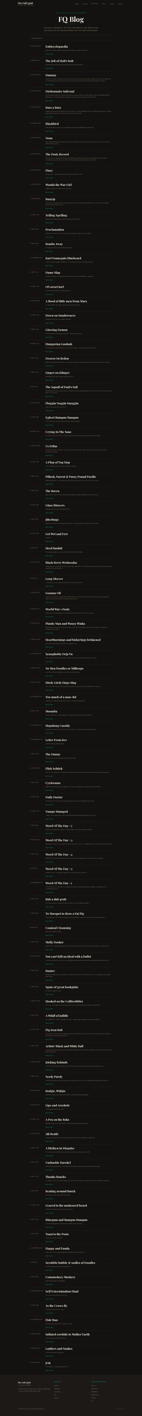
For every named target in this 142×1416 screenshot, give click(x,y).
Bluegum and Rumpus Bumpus (66, 1220)
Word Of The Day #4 (58, 854)
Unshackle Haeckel (58, 1162)
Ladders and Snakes (58, 1348)
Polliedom (94, 1392)
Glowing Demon (56, 330)
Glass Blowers (55, 505)
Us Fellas (51, 446)
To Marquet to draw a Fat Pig (64, 913)
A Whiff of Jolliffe (56, 1016)
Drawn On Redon (57, 358)
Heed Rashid (53, 548)
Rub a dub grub (55, 899)
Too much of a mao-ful (60, 697)
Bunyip (50, 199)
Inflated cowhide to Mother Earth (67, 1334)
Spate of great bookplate (61, 987)
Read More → (49, 54)
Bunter (50, 971)
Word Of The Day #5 (58, 826)
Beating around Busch (60, 1191)
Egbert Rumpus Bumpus (62, 417)
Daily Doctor (54, 797)
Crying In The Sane (58, 432)
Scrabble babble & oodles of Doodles (70, 1263)
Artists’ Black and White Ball (64, 1046)
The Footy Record (57, 154)
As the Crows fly (56, 1306)
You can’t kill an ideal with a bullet (68, 956)
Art (104, 3)
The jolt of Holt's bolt (59, 61)
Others (93, 1398)
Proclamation (54, 229)
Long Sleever (54, 579)
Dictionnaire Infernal (59, 91)
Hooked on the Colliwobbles (64, 1001)
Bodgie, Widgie (55, 1091)
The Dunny (52, 754)
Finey (49, 170)
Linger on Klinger (57, 373)
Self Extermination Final (61, 1291)
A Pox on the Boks (57, 1119)
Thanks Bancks (55, 1177)
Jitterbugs (52, 519)
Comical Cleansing (58, 928)
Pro (92, 1401)
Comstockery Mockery (60, 1277)
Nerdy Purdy (53, 1077)
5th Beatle (52, 1134)
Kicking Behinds (56, 1062)
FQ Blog (85, 4)
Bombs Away (54, 244)
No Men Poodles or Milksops (64, 668)
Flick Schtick (54, 768)
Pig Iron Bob (54, 1030)
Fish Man (51, 1320)
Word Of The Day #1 (58, 883)
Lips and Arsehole (57, 1105)
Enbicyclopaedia (56, 46)
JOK (48, 1363)
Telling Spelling (56, 215)
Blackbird (52, 124)
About (112, 4)
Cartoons (94, 3)
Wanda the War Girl (58, 185)
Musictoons (95, 1395)
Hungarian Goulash (58, 344)
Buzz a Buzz (53, 107)
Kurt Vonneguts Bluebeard (63, 258)
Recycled (94, 1388)
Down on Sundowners (60, 315)
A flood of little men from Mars (66, 301)
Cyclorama (52, 783)
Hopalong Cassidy (57, 726)
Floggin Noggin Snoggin (61, 403)
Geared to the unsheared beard (66, 1205)
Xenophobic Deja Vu (59, 654)
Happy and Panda (57, 1248)
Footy (93, 1385)
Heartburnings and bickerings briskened (73, 640)
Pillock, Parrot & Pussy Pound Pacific (70, 477)
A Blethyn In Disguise (59, 1148)
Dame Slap (52, 272)
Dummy (50, 75)
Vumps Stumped (56, 811)
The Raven (52, 491)
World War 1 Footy (57, 609)
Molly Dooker (54, 942)
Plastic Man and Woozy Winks (65, 623)
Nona (48, 138)
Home (77, 4)
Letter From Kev (56, 740)
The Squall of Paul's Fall (61, 387)
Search (120, 4)
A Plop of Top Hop (57, 462)
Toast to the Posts (57, 1234)
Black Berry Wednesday (61, 562)
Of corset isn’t (54, 287)
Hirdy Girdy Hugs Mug (60, 683)
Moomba (51, 711)
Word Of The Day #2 (58, 840)
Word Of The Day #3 (58, 869)
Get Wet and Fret (56, 534)
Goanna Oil (53, 593)
